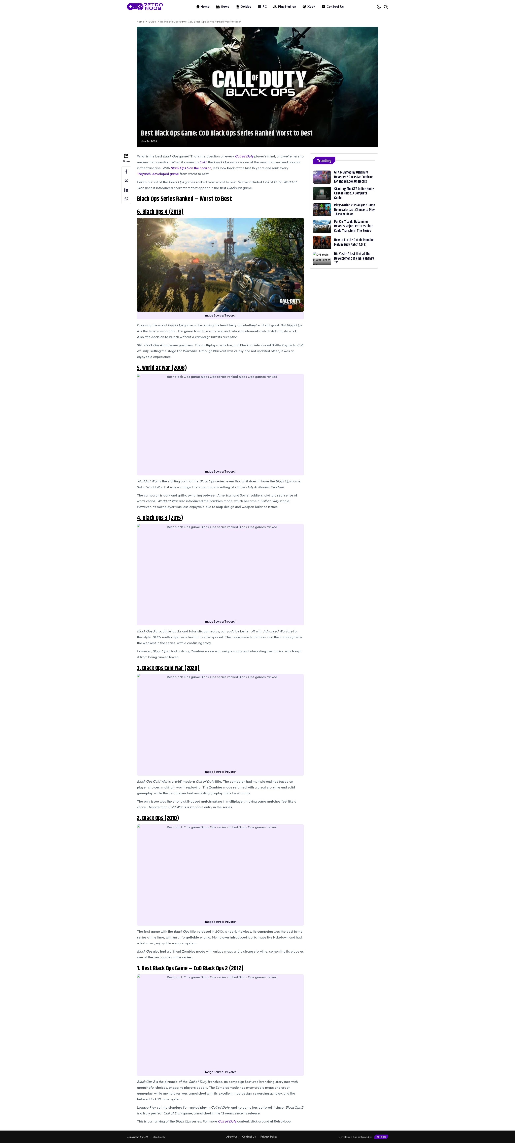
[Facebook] (126, 171)
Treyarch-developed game (158, 174)
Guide (152, 21)
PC (265, 6)
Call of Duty (227, 1121)
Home (205, 6)
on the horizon (191, 168)
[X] (126, 180)
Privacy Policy (269, 1136)
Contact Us (335, 6)
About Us (231, 1136)
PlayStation (287, 6)
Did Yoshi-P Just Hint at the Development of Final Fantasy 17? (354, 258)
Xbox (311, 6)
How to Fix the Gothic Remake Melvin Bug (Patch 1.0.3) (354, 242)
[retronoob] (145, 6)
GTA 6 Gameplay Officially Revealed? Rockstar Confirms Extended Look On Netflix (353, 177)
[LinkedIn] (126, 189)
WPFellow (381, 1137)
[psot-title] (322, 177)
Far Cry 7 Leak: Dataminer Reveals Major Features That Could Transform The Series (353, 226)
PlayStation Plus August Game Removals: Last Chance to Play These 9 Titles (354, 209)
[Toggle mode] (379, 6)
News (225, 6)
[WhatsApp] (126, 198)
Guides (245, 6)
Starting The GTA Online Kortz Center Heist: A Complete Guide (354, 193)
